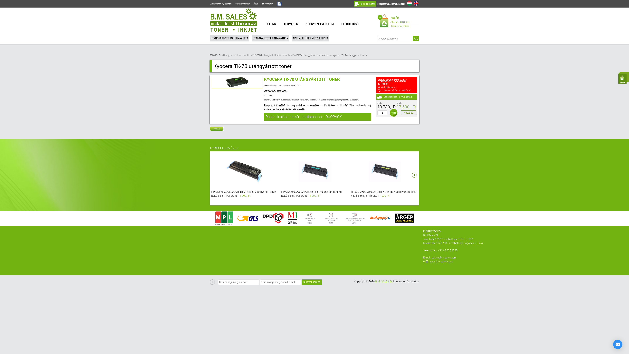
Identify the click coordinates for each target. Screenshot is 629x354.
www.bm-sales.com (441, 261)
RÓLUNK (271, 24)
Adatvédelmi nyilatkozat (220, 3)
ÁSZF (256, 3)
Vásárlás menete (242, 3)
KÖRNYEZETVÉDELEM (320, 24)
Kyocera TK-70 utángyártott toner (350, 55)
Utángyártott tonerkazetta (229, 38)
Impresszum (267, 3)
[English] (416, 3)
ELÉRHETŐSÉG (350, 24)
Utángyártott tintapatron (270, 38)
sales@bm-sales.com (444, 257)
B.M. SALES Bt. (384, 281)
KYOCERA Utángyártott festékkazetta (271, 55)
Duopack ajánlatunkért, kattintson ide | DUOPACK (303, 116)
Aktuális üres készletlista (310, 38)
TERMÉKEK (291, 24)
